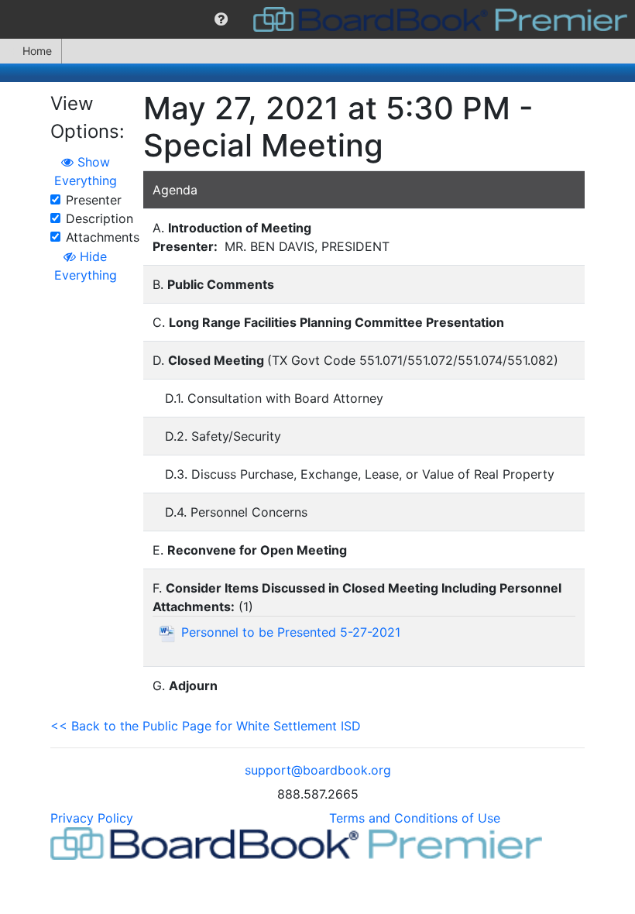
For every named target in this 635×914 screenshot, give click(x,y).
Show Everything (85, 171)
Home (37, 50)
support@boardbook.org (318, 770)
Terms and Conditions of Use (414, 818)
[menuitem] (221, 19)
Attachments (102, 237)
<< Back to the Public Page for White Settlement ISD (205, 726)
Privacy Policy (91, 818)
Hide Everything (85, 266)
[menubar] (317, 19)
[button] (221, 19)
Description (99, 218)
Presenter (94, 200)
